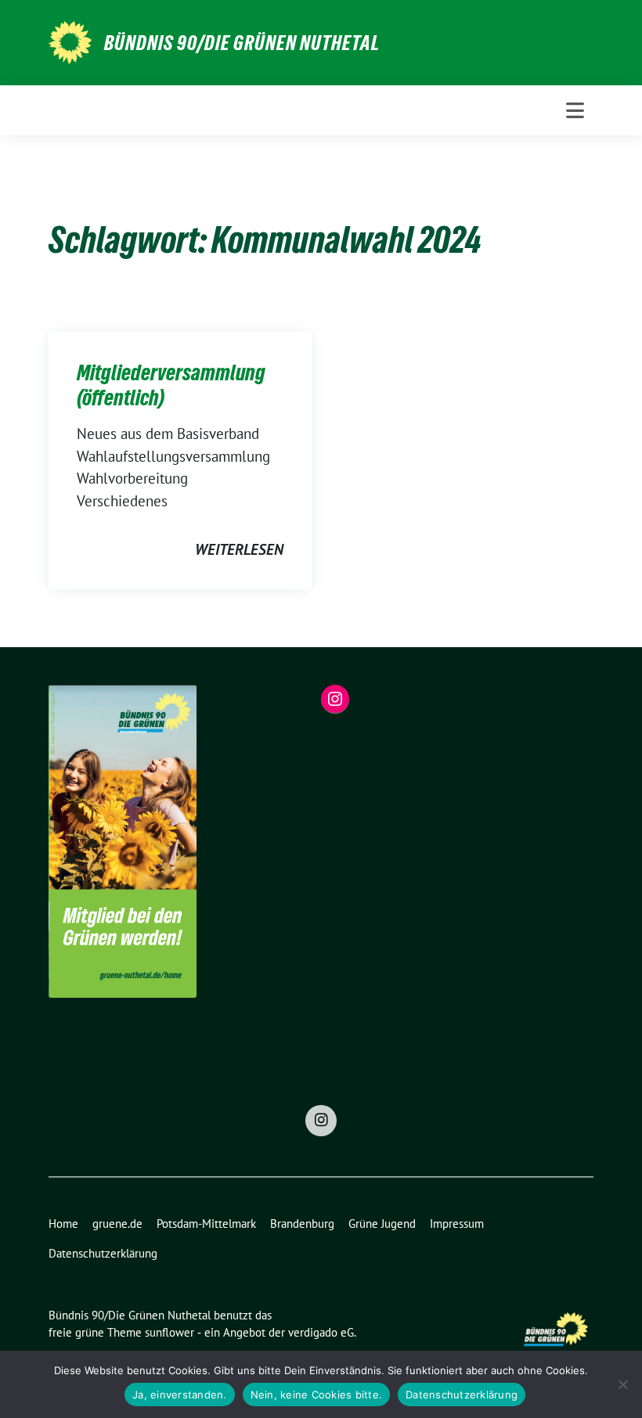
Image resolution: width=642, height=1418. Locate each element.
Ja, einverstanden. (179, 1394)
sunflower (169, 1332)
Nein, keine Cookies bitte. (317, 1394)
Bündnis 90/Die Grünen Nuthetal (242, 43)
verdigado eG (321, 1332)
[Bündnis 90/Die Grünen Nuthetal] (70, 40)
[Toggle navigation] (575, 110)
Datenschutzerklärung (462, 1394)
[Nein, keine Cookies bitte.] (622, 1384)
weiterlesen (239, 549)
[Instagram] (321, 1120)
